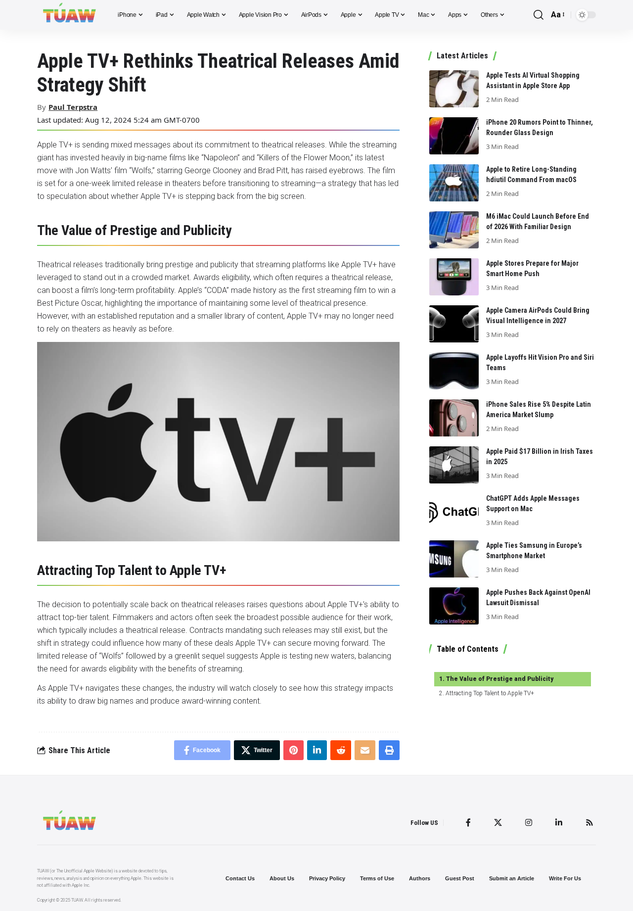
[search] (538, 15)
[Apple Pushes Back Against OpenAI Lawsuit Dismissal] (454, 605)
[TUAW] (69, 15)
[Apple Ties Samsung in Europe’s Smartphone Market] (454, 558)
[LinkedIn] (559, 822)
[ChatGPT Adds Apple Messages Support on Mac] (454, 511)
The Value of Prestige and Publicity (499, 678)
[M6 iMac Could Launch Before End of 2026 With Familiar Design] (454, 229)
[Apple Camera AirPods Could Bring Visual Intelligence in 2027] (454, 323)
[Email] (365, 750)
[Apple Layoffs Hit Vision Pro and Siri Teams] (454, 370)
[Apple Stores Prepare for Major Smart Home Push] (454, 276)
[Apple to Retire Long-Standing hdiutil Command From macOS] (454, 182)
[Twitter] (498, 822)
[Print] (389, 750)
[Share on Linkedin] (317, 750)
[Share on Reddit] (340, 750)
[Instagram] (529, 822)
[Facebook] (468, 822)
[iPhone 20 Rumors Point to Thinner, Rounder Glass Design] (454, 135)
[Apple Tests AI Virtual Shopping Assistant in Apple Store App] (454, 88)
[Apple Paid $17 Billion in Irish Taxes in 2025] (454, 464)
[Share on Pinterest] (293, 750)
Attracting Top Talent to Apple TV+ (490, 693)
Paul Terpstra (72, 107)
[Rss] (589, 822)
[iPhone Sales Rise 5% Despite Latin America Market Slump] (454, 417)
